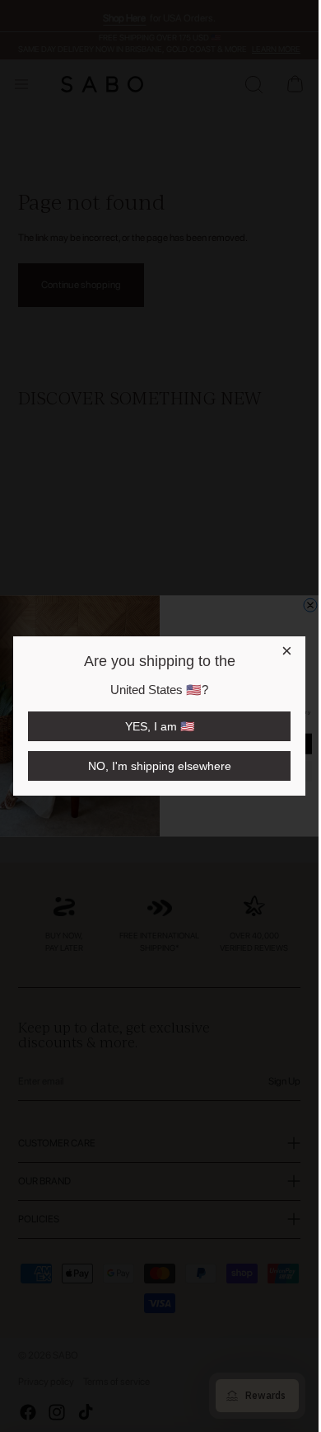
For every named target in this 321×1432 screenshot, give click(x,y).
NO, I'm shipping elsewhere (159, 766)
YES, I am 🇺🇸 (159, 726)
